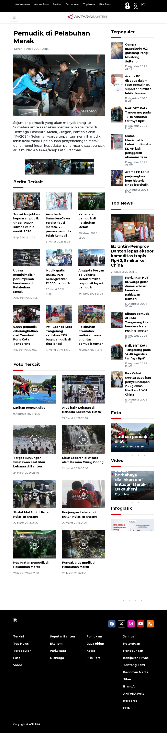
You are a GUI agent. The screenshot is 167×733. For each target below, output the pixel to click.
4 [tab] (138, 455)
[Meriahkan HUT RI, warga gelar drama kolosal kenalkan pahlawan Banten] (117, 283)
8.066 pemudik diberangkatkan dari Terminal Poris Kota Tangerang (25, 335)
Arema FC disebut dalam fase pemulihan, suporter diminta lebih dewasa (138, 85)
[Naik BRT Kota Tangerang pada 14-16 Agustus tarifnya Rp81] (117, 114)
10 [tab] (138, 503)
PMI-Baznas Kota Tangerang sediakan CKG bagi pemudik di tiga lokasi (59, 335)
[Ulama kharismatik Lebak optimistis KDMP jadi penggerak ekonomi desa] (117, 142)
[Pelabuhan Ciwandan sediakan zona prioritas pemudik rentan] (91, 314)
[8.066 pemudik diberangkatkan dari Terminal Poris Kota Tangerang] (26, 314)
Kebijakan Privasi (136, 658)
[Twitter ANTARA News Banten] (135, 4)
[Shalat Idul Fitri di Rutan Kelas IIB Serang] (34, 494)
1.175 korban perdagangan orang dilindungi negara (131, 579)
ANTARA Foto (134, 693)
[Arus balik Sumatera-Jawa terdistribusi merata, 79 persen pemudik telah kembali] (59, 201)
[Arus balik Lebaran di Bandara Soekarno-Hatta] (83, 389)
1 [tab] (120, 455)
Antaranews (22, 4)
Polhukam (94, 636)
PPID (127, 708)
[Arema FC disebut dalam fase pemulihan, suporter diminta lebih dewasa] (117, 82)
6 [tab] (145, 497)
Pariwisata (58, 651)
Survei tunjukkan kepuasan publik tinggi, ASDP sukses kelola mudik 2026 (26, 222)
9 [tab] (132, 503)
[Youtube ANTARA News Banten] (127, 7)
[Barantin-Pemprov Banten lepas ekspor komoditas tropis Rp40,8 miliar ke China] (132, 228)
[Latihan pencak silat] (34, 389)
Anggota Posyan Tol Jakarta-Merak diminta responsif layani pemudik (91, 279)
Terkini (57, 4)
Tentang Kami (134, 665)
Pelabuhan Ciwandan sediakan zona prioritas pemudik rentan (90, 335)
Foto (116, 412)
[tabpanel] (132, 437)
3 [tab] (132, 455)
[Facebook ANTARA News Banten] (127, 4)
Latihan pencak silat (29, 407)
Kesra (91, 651)
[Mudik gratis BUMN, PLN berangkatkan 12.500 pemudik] (59, 257)
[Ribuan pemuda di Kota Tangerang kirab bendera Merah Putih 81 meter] (117, 319)
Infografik (121, 508)
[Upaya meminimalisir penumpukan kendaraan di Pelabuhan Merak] (26, 257)
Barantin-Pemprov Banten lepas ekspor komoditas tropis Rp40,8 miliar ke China (132, 256)
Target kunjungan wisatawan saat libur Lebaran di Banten (29, 462)
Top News (89, 4)
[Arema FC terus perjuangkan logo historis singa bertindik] (117, 178)
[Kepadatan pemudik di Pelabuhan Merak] (91, 201)
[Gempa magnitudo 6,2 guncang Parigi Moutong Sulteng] (117, 50)
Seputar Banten (62, 636)
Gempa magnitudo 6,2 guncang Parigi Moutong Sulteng (136, 53)
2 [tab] (126, 455)
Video (117, 460)
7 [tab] (151, 497)
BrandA (129, 686)
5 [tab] (145, 455)
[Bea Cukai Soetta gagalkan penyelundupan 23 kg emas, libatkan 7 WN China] (117, 379)
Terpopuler (72, 4)
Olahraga (57, 658)
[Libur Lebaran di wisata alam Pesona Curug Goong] (83, 439)
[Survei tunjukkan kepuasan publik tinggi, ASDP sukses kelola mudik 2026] (26, 201)
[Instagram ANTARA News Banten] (143, 4)
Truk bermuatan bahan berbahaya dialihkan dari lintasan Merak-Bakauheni (131, 477)
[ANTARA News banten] (87, 17)
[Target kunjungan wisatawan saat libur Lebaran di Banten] (34, 439)
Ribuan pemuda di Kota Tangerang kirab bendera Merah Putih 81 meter (138, 322)
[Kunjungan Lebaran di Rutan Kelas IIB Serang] (83, 494)
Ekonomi (56, 643)
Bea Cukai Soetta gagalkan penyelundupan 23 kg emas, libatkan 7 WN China (138, 384)
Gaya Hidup (95, 643)
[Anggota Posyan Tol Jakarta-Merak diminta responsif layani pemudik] (91, 257)
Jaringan (129, 636)
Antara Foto (41, 4)
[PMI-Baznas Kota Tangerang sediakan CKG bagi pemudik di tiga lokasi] (59, 314)
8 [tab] (126, 503)
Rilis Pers (105, 4)
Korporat (130, 701)
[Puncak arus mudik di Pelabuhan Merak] (83, 544)
